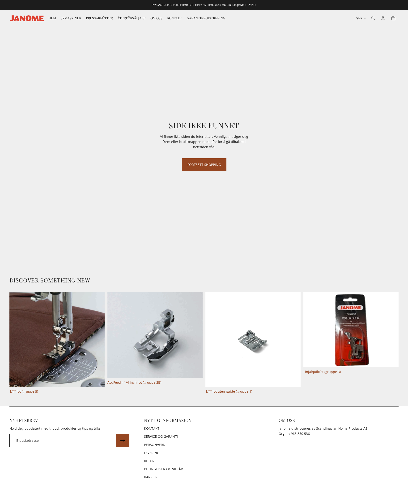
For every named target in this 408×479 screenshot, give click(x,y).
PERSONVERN (155, 444)
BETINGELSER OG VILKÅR (163, 469)
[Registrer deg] (122, 440)
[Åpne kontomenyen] (383, 18)
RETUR (149, 461)
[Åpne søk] (373, 18)
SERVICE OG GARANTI (161, 436)
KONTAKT (151, 428)
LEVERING (151, 452)
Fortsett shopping (204, 164)
